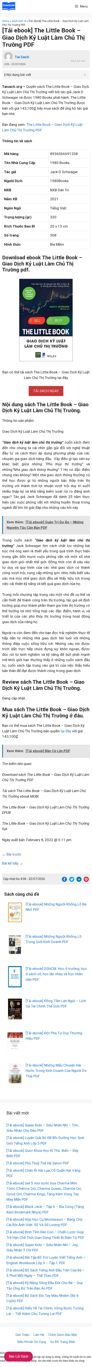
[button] (46, 391)
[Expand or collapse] (85, 74)
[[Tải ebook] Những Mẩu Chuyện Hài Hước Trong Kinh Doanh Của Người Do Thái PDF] (15, 1081)
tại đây (66, 731)
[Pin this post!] (86, 880)
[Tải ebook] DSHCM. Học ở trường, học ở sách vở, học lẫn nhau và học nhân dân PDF (56, 974)
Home (5, 21)
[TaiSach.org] (8, 6)
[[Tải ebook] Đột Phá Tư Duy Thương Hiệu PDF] (15, 1049)
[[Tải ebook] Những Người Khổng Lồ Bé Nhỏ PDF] (15, 920)
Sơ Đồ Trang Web (62, 1342)
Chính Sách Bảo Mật (62, 1335)
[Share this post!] (64, 880)
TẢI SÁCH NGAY (46, 391)
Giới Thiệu (22, 1335)
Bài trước (14, 854)
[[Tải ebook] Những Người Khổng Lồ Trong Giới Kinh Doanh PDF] (15, 952)
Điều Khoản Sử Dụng (31, 1342)
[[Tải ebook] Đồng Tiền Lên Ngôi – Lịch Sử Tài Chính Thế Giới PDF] (15, 1016)
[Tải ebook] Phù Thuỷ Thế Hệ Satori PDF (37, 1163)
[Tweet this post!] (71, 880)
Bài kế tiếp (10, 863)
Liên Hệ (39, 1335)
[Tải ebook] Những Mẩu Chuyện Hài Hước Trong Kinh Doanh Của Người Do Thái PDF (56, 1070)
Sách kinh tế (19, 21)
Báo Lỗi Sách (18, 1356)
